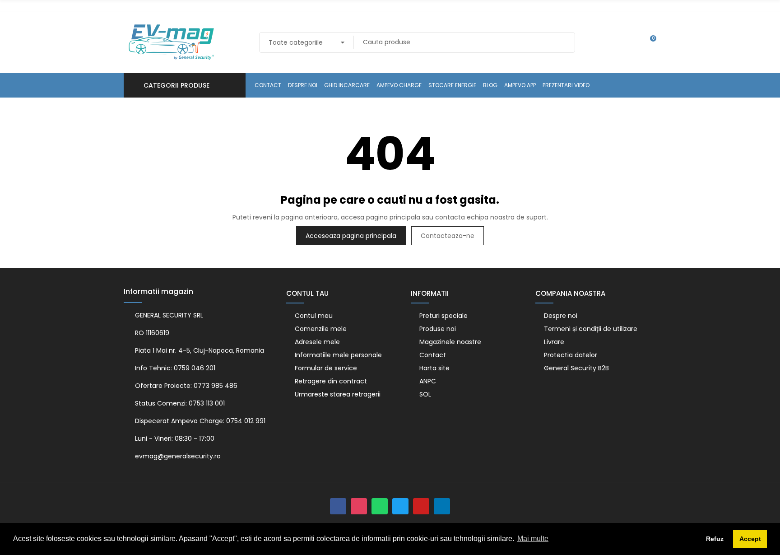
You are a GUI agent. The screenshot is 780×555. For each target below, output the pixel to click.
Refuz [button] (715, 538)
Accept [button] (750, 538)
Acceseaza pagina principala (351, 235)
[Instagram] (359, 506)
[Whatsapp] (379, 506)
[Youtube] (421, 506)
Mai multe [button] (532, 538)
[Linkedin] (442, 506)
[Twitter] (400, 506)
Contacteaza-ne (447, 235)
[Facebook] (338, 506)
